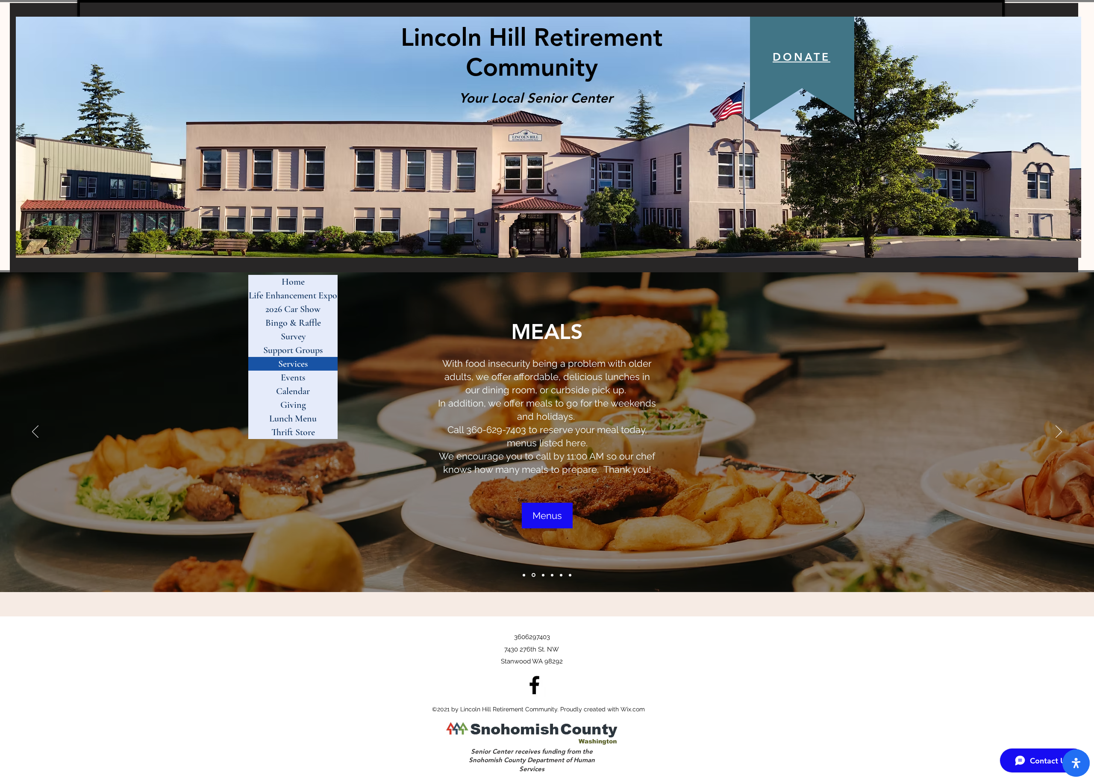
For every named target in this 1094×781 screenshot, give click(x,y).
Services (293, 363)
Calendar (293, 391)
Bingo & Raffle (293, 322)
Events (293, 377)
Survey (293, 336)
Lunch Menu (293, 418)
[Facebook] (534, 685)
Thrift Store (293, 432)
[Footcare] (561, 575)
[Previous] (35, 432)
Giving (293, 404)
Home (293, 281)
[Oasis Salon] (570, 575)
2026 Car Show (293, 309)
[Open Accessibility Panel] (1076, 763)
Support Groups (293, 350)
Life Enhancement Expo (293, 295)
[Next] (1059, 432)
